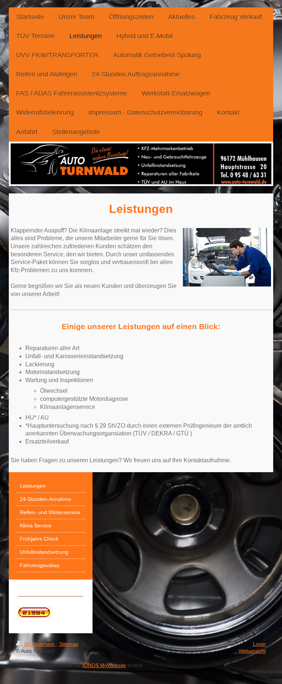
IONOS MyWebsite (104, 665)
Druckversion (39, 644)
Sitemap (68, 644)
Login (259, 644)
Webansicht (252, 651)
